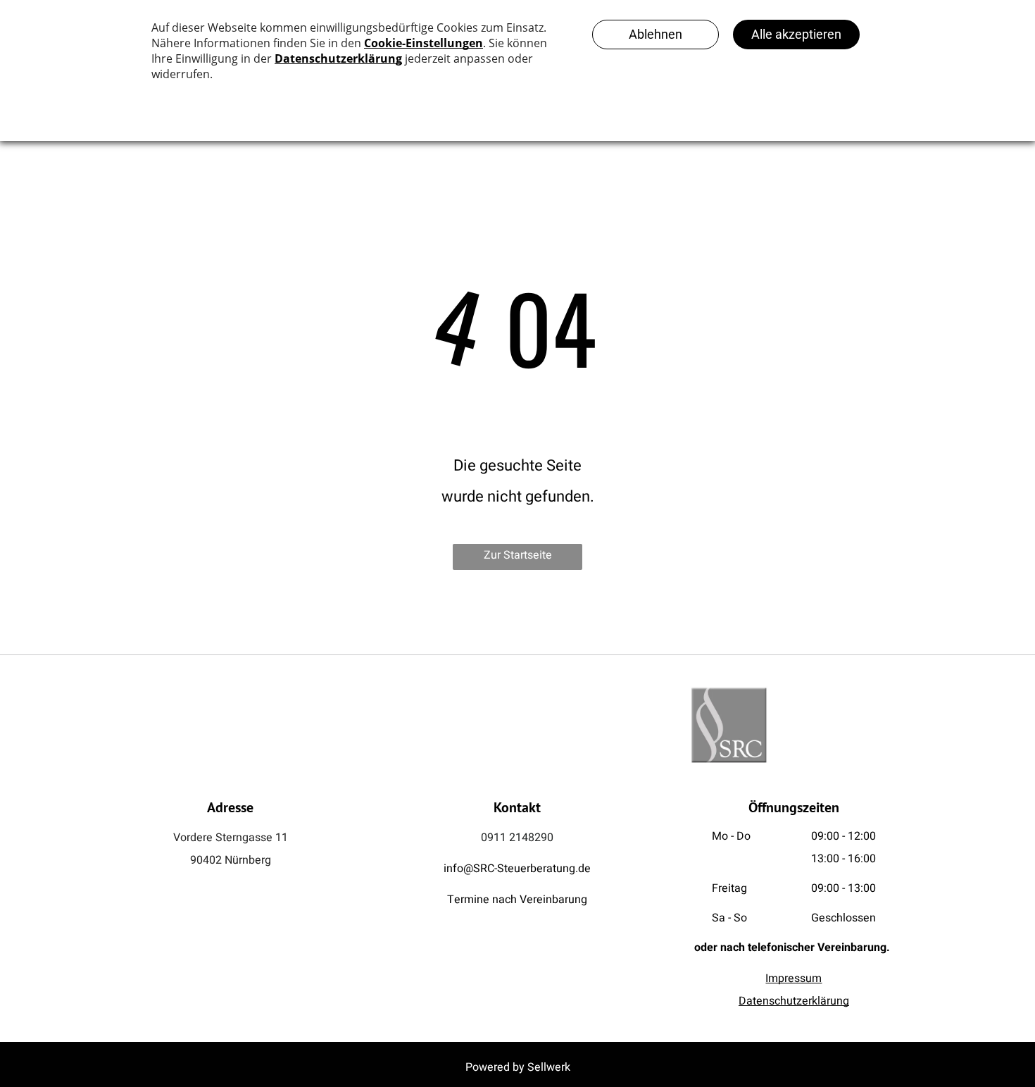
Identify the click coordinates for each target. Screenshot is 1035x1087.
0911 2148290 (517, 837)
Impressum (793, 978)
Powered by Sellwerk (517, 1067)
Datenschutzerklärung (794, 1001)
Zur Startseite (518, 555)
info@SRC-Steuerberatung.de (517, 868)
